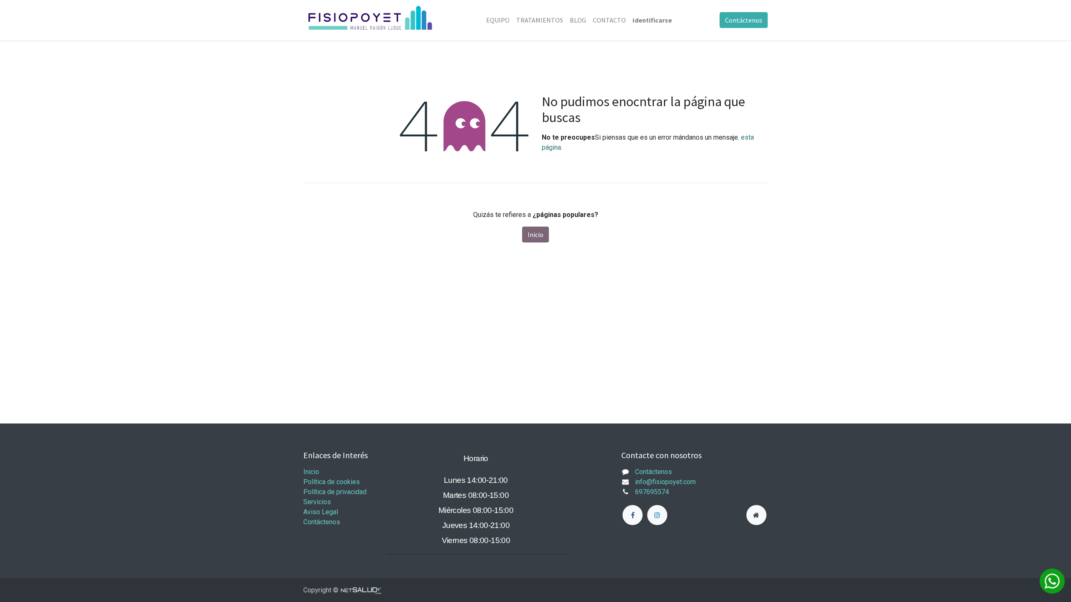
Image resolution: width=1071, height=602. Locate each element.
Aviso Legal (320, 512)
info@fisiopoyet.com (665, 482)
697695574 (652, 492)
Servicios (317, 502)
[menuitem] (498, 20)
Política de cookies (331, 482)
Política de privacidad (334, 492)
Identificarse (652, 20)
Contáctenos (743, 20)
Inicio (535, 234)
